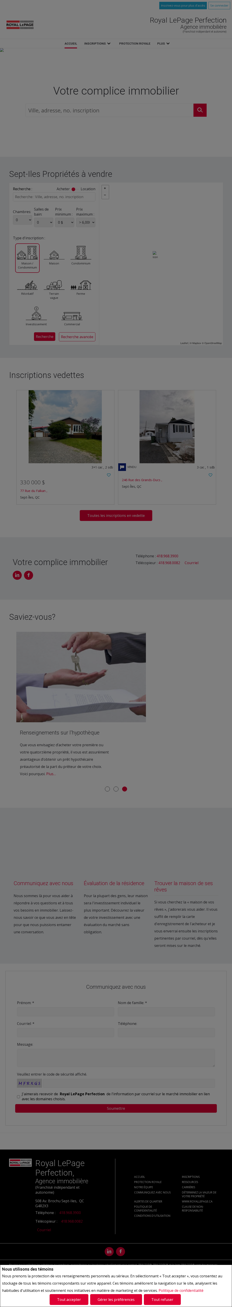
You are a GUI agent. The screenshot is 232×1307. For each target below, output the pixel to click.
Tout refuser (162, 1299)
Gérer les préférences (116, 1299)
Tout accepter (69, 1299)
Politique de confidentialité (181, 1290)
